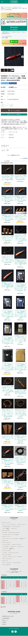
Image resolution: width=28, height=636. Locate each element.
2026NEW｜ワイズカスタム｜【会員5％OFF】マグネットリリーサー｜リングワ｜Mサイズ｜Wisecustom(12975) (20, 199)
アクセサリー (19, 556)
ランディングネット (8, 6)
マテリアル (4, 532)
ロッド (3, 524)
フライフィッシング (6, 522)
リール (7, 524)
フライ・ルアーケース (7, 558)
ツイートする (5, 83)
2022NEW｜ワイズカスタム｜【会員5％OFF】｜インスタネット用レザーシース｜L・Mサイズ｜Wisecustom (7, 482)
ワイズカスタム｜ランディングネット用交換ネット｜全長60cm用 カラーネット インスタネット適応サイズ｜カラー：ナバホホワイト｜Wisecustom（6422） (20, 367)
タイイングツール (16, 526)
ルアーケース (5, 540)
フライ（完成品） (6, 528)
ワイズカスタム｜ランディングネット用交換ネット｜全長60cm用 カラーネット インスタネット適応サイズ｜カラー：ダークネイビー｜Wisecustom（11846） (20, 314)
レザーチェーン (13, 546)
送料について (5, 620)
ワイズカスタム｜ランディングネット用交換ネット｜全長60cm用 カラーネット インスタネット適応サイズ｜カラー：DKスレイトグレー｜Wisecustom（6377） (7, 367)
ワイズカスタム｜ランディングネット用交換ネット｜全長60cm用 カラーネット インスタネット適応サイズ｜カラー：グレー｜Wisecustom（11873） (20, 287)
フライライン (13, 524)
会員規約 (4, 622)
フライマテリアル (6, 530)
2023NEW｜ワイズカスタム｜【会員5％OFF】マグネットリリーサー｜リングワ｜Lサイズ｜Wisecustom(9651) (7, 508)
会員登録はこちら (13, 16)
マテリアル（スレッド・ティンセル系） (10, 534)
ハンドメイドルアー (14, 538)
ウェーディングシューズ (13, 552)
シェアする (13, 83)
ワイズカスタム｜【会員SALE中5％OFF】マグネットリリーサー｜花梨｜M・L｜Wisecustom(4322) (7, 178)
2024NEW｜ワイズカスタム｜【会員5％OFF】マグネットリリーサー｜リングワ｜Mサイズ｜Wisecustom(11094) (7, 462)
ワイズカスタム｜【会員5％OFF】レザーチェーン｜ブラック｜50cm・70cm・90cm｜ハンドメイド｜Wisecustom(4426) (20, 459)
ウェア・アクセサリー (7, 554)
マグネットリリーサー (17, 6)
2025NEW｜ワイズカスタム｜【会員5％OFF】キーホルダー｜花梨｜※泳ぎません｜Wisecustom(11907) (20, 262)
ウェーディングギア (6, 550)
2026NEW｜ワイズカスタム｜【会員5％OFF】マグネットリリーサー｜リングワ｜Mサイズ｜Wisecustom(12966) (7, 218)
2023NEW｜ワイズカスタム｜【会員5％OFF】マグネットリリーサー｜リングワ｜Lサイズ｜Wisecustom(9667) (20, 485)
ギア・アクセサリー (6, 564)
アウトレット (5, 560)
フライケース (13, 528)
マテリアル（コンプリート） (14, 532)
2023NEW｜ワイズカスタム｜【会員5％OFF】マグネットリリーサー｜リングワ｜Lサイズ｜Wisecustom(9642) (20, 508)
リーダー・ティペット (21, 524)
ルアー (7, 538)
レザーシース (20, 546)
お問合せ (4, 624)
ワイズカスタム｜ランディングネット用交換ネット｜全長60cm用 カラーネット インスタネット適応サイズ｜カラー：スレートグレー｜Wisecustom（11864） (7, 314)
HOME (2, 6)
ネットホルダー (5, 546)
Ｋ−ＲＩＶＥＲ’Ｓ (14, 628)
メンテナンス (5, 548)
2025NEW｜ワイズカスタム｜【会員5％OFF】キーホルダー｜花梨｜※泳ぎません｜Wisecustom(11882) (7, 285)
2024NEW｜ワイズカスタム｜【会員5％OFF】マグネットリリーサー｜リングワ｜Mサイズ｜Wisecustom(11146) (20, 438)
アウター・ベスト (12, 556)
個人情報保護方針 (6, 618)
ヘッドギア (4, 556)
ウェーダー (4, 552)
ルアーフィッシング (6, 536)
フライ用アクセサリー (7, 526)
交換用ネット (12, 548)
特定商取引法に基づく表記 (7, 616)
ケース (3, 562)
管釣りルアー (22, 538)
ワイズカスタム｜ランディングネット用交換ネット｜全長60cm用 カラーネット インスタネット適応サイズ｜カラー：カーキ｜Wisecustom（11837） (7, 340)
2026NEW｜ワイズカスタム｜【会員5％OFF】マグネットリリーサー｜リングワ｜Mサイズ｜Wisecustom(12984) (7, 199)
